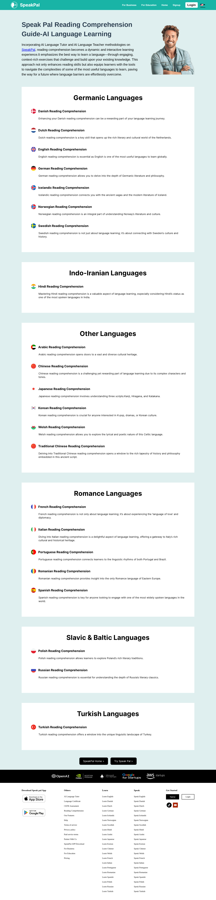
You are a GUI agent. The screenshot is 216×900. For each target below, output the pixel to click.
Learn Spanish (108, 877)
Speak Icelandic (140, 815)
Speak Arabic (139, 834)
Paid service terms (71, 834)
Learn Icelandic (108, 815)
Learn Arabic (107, 834)
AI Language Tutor (71, 796)
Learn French (107, 858)
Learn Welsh (107, 853)
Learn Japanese (108, 839)
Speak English (139, 796)
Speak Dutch (139, 806)
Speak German (140, 811)
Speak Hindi (139, 830)
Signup (172, 797)
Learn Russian (108, 887)
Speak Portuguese (141, 868)
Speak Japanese (140, 839)
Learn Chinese (108, 849)
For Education (148, 5)
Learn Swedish (108, 825)
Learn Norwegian (109, 820)
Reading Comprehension (74, 811)
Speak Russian (140, 887)
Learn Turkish (107, 891)
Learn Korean (107, 844)
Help (66, 820)
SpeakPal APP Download (74, 844)
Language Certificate (72, 801)
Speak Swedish (140, 825)
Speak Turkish (139, 891)
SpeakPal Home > (93, 761)
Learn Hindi (107, 830)
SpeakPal (28, 50)
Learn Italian (107, 863)
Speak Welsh (139, 853)
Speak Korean (139, 844)
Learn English (107, 796)
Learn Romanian (108, 872)
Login (191, 5)
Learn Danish (107, 801)
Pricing (67, 858)
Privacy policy (69, 830)
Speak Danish (139, 801)
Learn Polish (107, 882)
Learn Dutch (107, 806)
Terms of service (70, 825)
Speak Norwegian (141, 820)
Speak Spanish (140, 877)
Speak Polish (139, 882)
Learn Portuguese (109, 868)
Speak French (139, 858)
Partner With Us (70, 839)
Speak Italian (139, 863)
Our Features (69, 815)
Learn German (108, 811)
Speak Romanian (140, 872)
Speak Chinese (140, 849)
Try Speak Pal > (123, 761)
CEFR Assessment (71, 806)
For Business (129, 5)
